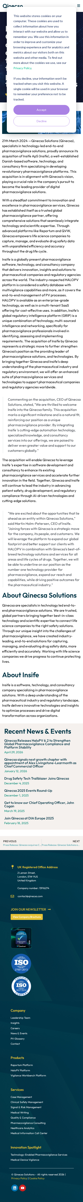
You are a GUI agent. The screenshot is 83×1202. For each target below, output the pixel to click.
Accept (41, 110)
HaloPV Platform (20, 1070)
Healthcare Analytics (22, 1128)
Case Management (21, 1097)
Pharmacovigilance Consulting (28, 1123)
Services (17, 1089)
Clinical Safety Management (27, 1102)
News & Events (19, 1033)
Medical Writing (20, 1112)
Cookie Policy (36, 1178)
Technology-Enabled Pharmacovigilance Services (39, 1154)
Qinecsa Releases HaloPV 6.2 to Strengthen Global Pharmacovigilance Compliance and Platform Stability (37, 743)
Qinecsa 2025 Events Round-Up (28, 790)
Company (18, 1010)
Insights (15, 1022)
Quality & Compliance (23, 1117)
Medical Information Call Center (29, 1133)
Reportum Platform (22, 1065)
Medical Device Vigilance (25, 1159)
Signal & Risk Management (26, 1107)
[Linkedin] (14, 1188)
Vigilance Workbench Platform (28, 1075)
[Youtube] (22, 1188)
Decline (42, 121)
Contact (15, 1043)
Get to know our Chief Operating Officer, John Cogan (39, 804)
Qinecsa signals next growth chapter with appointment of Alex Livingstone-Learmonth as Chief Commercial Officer (40, 762)
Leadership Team (20, 1017)
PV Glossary (17, 1038)
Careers (15, 1028)
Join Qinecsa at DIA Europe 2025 (29, 818)
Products (17, 1058)
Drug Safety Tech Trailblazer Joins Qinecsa (36, 778)
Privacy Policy (22, 68)
